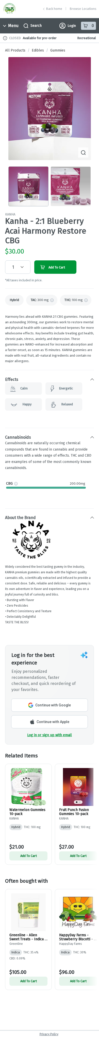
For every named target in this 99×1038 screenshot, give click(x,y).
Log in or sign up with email (49, 735)
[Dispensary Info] (5, 38)
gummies (57, 50)
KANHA (10, 214)
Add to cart (28, 856)
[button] (49, 379)
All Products (15, 50)
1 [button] (13, 267)
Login (72, 26)
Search (36, 25)
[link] (14, 300)
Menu (13, 25)
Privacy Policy (49, 1034)
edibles (38, 50)
